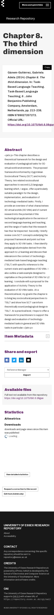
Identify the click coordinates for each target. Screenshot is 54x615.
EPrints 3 (19, 571)
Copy (46, 67)
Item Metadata (18, 336)
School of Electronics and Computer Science (25, 574)
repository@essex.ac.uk (15, 557)
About (7, 533)
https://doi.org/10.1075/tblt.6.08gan (24, 398)
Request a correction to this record (20, 489)
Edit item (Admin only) (14, 494)
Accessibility (10, 536)
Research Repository (20, 18)
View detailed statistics (17, 474)
